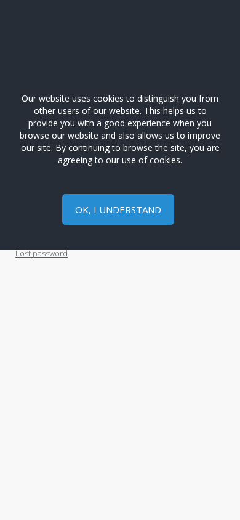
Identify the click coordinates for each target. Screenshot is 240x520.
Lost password (41, 253)
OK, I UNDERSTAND (118, 209)
